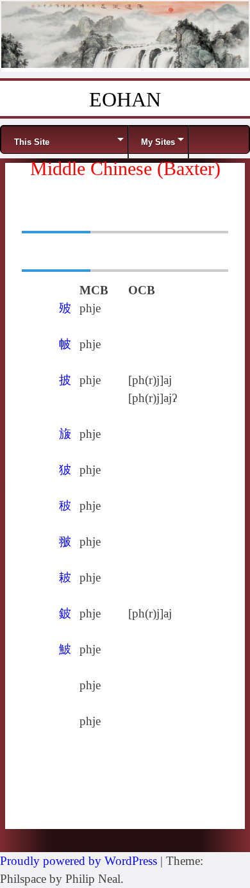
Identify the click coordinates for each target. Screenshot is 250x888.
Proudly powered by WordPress (78, 860)
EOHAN (125, 99)
